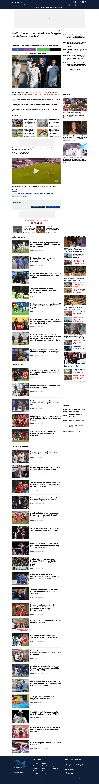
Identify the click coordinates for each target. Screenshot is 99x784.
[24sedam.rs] (17, 2)
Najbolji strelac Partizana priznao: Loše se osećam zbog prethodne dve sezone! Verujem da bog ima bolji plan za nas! (55, 131)
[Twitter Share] (55, 49)
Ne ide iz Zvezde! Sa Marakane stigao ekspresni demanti (45, 621)
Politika (29, 5)
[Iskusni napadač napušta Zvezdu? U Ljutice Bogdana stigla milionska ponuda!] (20, 731)
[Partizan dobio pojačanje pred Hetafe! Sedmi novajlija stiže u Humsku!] (20, 262)
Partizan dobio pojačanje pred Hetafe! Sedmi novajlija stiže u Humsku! (43, 260)
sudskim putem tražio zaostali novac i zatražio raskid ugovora (35, 95)
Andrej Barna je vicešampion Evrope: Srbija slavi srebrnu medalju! (45, 698)
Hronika (50, 5)
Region (54, 766)
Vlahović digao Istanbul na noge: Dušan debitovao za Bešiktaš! (44, 453)
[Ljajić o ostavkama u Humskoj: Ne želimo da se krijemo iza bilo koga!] (20, 354)
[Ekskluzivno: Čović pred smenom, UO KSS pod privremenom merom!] (20, 471)
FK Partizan (29, 194)
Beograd (54, 763)
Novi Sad (54, 771)
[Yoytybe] (83, 2)
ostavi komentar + (53, 207)
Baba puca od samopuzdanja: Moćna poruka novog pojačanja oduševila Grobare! (45, 275)
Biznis (67, 5)
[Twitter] (86, 2)
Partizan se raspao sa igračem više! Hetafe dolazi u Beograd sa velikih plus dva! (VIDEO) (44, 668)
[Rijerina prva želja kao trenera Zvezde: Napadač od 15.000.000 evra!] (20, 639)
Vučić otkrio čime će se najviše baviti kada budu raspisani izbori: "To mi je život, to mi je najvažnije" (76, 64)
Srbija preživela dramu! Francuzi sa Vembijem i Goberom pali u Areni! (44, 529)
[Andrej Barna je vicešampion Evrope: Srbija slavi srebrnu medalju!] (20, 701)
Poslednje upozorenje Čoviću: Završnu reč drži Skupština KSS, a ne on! (45, 403)
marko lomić (23, 196)
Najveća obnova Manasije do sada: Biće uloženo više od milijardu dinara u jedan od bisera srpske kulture (76, 44)
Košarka (43, 7)
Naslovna (14, 30)
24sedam (42, 186)
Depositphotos (79, 778)
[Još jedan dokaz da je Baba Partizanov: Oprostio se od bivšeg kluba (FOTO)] (20, 292)
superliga (15, 196)
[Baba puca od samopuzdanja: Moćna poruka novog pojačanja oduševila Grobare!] (20, 277)
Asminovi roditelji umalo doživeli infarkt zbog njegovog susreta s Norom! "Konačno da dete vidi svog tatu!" (74, 160)
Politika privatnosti (57, 778)
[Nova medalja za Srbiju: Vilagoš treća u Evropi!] (20, 747)
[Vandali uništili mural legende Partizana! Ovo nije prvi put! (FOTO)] (42, 123)
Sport (35, 5)
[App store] (69, 764)
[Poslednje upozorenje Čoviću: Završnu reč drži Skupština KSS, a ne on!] (20, 405)
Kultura (72, 5)
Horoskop (84, 5)
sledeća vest (49, 226)
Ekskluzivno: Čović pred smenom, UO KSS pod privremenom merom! (45, 468)
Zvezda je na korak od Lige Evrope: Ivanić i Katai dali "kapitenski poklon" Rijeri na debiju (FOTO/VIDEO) (44, 608)
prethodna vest (27, 226)
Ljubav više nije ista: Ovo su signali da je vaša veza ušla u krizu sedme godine (77, 51)
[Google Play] (80, 764)
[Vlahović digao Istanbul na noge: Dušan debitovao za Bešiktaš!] (20, 456)
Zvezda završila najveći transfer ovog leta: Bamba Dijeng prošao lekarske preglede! (45, 372)
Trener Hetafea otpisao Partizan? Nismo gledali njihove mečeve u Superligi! (44, 591)
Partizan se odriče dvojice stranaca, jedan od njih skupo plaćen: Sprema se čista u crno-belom (29, 131)
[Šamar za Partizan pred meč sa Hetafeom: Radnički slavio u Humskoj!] (20, 435)
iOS (23, 186)
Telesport (26, 106)
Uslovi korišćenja (68, 778)
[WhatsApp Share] (43, 49)
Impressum (32, 778)
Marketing (39, 778)
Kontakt (24, 778)
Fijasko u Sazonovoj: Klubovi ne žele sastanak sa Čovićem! (45, 387)
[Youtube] (41, 223)
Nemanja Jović (38, 194)
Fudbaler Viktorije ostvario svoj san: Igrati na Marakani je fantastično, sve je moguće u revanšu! (45, 683)
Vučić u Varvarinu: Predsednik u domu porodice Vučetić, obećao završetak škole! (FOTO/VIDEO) (76, 37)
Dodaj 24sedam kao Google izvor (38, 53)
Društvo (55, 5)
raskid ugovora (49, 194)
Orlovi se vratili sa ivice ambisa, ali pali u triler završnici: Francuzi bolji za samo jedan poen (44, 546)
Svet (45, 5)
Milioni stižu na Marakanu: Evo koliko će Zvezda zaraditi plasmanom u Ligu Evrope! (45, 418)
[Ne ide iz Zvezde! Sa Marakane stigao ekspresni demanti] (20, 624)
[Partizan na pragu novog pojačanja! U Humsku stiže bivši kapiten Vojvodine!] (20, 308)
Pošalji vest (47, 778)
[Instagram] (80, 2)
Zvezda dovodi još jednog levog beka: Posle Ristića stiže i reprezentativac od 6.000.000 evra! (45, 484)
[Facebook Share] (18, 49)
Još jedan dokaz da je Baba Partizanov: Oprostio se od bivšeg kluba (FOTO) (44, 290)
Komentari (83, 31)
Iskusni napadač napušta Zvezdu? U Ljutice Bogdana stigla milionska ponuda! (45, 729)
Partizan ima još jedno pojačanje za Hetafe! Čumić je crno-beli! (29, 230)
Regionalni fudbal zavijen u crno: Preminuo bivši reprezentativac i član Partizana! (45, 653)
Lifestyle (62, 5)
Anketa (66, 406)
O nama (18, 778)
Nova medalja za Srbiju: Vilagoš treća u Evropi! (45, 744)
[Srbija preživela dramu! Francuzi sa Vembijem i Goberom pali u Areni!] (20, 532)
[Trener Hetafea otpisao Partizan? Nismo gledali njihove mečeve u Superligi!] (20, 593)
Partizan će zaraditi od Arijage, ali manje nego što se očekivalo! (52, 230)
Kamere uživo (23, 5)
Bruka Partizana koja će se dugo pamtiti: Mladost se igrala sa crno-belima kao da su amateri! (44, 576)
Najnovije (15, 5)
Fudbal (37, 7)
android (28, 186)
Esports (52, 7)
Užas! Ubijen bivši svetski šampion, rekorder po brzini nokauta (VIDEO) (44, 713)
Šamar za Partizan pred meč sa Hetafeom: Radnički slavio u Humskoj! (43, 433)
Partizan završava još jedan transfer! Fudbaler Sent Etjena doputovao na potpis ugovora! (45, 245)
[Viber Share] (30, 49)
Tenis (47, 7)
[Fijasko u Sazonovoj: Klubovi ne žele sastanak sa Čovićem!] (20, 389)
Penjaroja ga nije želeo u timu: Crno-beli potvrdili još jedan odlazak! (45, 499)
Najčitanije (75, 31)
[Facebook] (77, 2)
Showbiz (40, 5)
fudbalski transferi (18, 194)
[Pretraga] (74, 2)
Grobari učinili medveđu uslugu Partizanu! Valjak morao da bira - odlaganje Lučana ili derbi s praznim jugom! (45, 562)
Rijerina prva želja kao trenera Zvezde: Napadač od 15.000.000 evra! (45, 637)
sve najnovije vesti (75, 70)
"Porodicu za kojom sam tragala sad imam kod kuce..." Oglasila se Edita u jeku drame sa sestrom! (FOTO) (76, 57)
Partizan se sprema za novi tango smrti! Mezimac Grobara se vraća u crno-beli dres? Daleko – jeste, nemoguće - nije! (29, 121)
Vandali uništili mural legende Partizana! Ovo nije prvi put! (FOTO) (55, 121)
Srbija (78, 5)
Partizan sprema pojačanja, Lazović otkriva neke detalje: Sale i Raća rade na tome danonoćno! (45, 321)
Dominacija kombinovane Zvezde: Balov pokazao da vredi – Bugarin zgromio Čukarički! (44, 515)
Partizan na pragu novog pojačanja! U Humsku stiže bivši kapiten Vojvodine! (45, 306)
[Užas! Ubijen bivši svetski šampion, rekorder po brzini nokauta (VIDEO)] (20, 716)
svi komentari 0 (38, 207)
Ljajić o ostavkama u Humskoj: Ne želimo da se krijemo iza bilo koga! (44, 351)
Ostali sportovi (59, 7)
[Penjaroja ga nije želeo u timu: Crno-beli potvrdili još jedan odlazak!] (20, 502)
